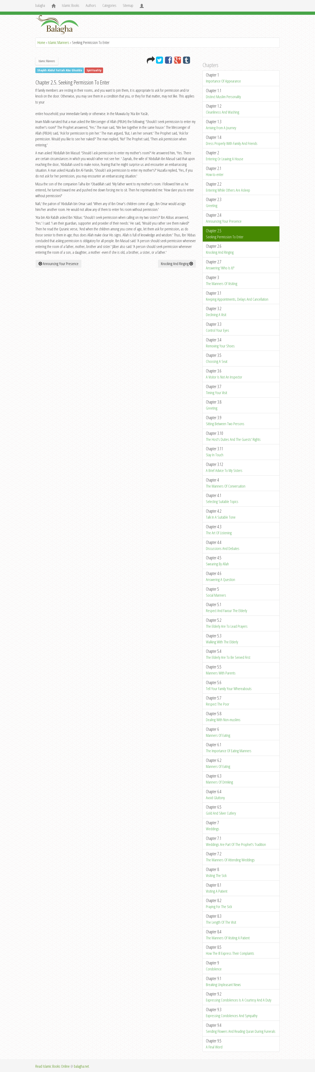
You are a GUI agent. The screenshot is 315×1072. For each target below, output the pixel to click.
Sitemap (128, 5)
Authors (91, 5)
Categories (109, 5)
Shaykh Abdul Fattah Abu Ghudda (59, 70)
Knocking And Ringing (175, 263)
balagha (40, 5)
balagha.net (81, 1066)
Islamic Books (70, 5)
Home (41, 42)
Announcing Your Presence (60, 263)
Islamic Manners (58, 42)
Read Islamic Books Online (52, 1066)
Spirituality (94, 70)
